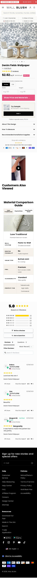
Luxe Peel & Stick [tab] (28, 211)
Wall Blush (7, 68)
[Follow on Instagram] (8, 542)
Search (5, 526)
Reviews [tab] (8, 342)
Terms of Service (27, 482)
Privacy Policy (26, 485)
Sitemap (5, 505)
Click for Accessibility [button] (13, 556)
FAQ (3, 489)
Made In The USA (9, 522)
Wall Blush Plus (26, 489)
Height (21, 88)
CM (13, 84)
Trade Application (6, 531)
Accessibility (26, 493)
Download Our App (8, 517)
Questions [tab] (20, 342)
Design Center (8, 501)
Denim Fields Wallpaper (11, 379)
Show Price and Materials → (17, 97)
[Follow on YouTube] (19, 542)
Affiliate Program (9, 493)
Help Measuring (8, 482)
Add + (18, 113)
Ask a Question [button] (19, 336)
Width (4, 88)
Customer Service (6, 476)
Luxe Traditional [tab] (8, 211)
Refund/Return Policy (26, 476)
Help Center (7, 485)
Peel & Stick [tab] (18, 211)
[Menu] (3, 7)
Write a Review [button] (19, 331)
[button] (28, 384)
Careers (5, 497)
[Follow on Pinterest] (14, 542)
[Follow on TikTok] (24, 542)
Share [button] (8, 384)
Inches (6, 84)
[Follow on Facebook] (3, 542)
